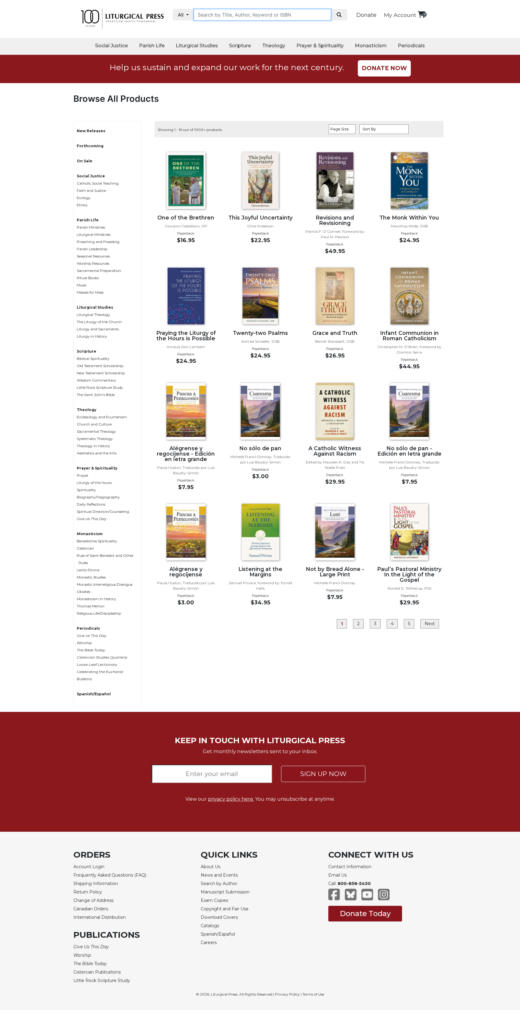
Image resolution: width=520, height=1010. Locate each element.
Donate (366, 15)
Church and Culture (94, 424)
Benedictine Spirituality (97, 541)
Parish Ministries (91, 227)
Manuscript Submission (225, 892)
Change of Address (93, 900)
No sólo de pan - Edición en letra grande (409, 451)
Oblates (83, 591)
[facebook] (334, 897)
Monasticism (371, 45)
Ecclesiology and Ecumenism (102, 417)
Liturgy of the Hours (94, 482)
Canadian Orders (90, 909)
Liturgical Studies (197, 45)
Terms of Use (313, 994)
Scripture (240, 45)
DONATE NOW (384, 68)
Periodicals (411, 45)
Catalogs (210, 925)
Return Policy (87, 892)
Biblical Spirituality (93, 358)
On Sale (84, 161)
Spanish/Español (94, 694)
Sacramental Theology (96, 431)
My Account (400, 15)
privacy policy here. (231, 799)
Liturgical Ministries (93, 234)
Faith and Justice (91, 190)
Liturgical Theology (93, 314)
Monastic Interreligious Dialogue (104, 584)
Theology (273, 45)
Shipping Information (95, 883)
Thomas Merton (90, 606)
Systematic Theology (95, 438)
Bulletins (84, 679)
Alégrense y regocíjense (186, 572)
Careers (209, 942)
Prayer (82, 475)
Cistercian (85, 548)
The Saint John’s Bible (96, 394)
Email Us (337, 875)
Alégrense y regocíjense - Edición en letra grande (186, 453)
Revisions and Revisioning (335, 220)
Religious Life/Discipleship (99, 613)
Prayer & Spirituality (320, 45)
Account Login (88, 866)
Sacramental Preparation (99, 270)
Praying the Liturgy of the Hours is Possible (186, 335)
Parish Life (152, 45)
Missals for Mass (90, 292)
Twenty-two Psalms (260, 333)
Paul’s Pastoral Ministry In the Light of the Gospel (409, 574)
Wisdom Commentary (96, 380)
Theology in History (93, 446)
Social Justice (111, 45)
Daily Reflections (91, 504)
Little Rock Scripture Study (100, 387)
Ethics (82, 205)
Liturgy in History (92, 336)
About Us (210, 866)
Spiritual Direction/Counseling (103, 511)
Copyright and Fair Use (225, 909)
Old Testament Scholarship (100, 365)
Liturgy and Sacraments (98, 329)
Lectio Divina (88, 570)
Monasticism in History (96, 599)
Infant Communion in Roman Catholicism (409, 335)
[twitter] (351, 897)
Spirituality (86, 490)
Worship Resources (93, 263)
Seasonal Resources (93, 256)
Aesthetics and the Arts (96, 453)
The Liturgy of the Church (99, 322)
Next (430, 623)
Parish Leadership (92, 249)
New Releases (91, 131)
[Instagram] (384, 897)
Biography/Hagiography (98, 497)
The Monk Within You (409, 217)
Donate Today (365, 913)
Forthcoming (90, 146)
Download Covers (219, 917)
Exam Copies (214, 900)
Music (82, 285)
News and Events (219, 875)
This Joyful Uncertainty (260, 217)
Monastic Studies (91, 577)
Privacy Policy (287, 994)
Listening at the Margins (260, 572)
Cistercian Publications (97, 972)
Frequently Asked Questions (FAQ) (109, 875)
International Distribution (99, 917)
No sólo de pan (260, 448)
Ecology (84, 197)
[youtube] (367, 897)
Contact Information (349, 866)
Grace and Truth (335, 333)
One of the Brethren (185, 217)
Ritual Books (88, 278)
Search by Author (219, 883)
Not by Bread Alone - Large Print (335, 572)
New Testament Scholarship (101, 373)
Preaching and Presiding (98, 241)
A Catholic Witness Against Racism (334, 451)
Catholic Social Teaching (98, 183)
